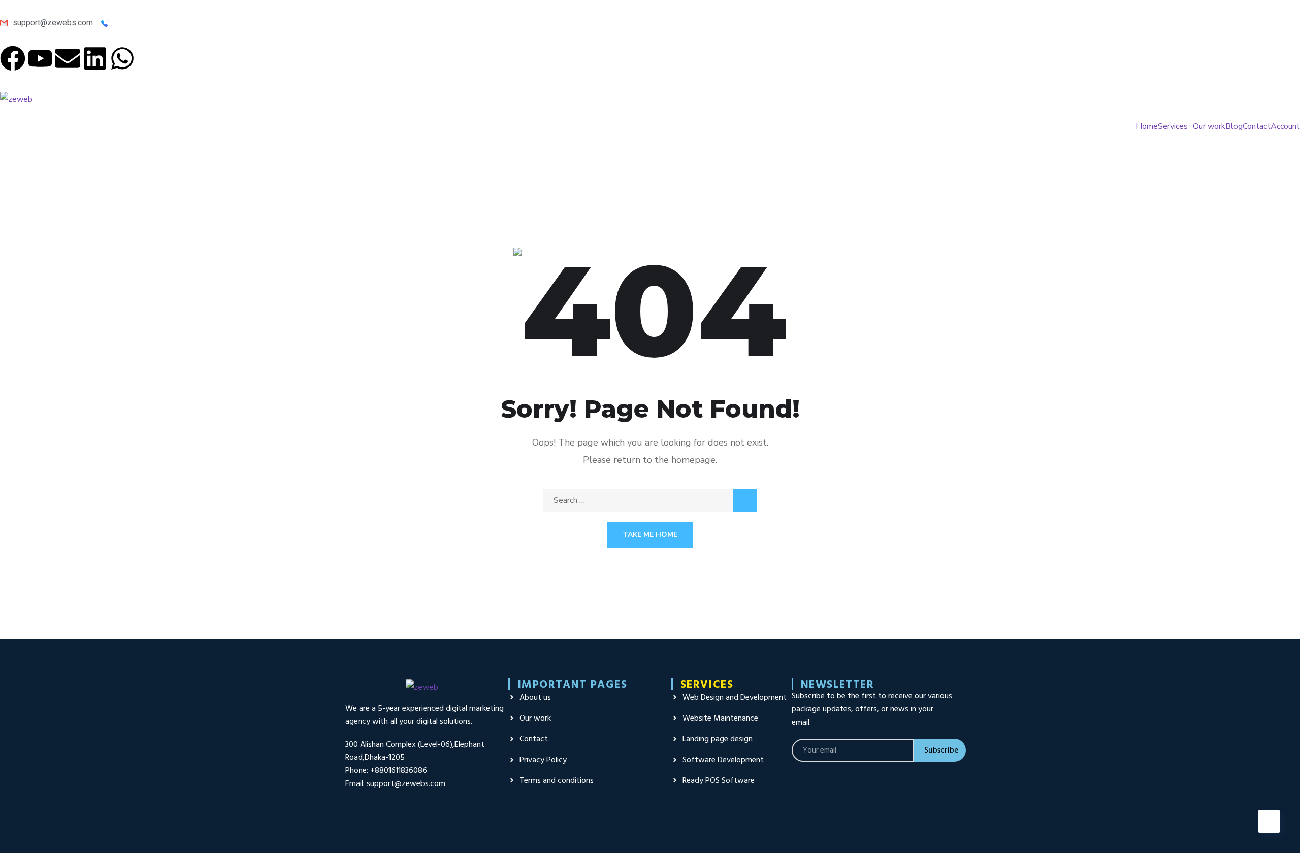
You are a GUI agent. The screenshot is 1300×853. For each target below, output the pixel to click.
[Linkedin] (95, 58)
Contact (1257, 126)
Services (1173, 126)
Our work (1209, 126)
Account (1285, 126)
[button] (1175, 126)
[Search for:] (650, 500)
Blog (1234, 126)
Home (1147, 126)
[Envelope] (67, 58)
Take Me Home (650, 534)
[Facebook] (12, 58)
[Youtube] (40, 58)
